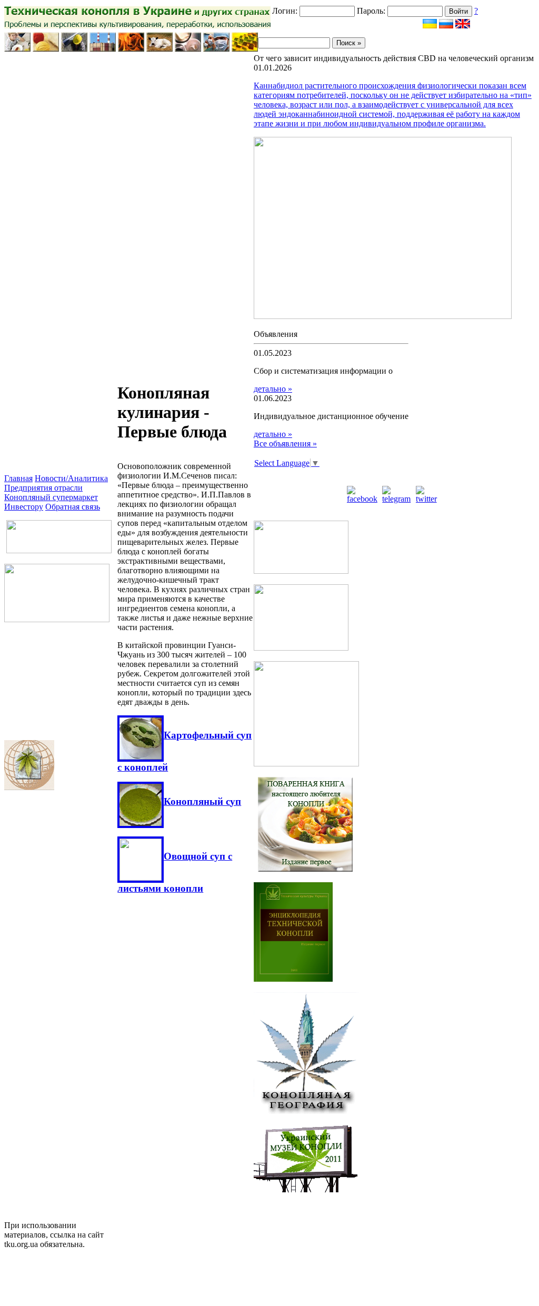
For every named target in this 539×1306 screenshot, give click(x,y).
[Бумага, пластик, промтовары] (102, 48)
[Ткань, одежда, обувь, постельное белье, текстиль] (46, 48)
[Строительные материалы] (74, 48)
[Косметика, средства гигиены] (188, 48)
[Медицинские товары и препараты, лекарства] (216, 48)
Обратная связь (72, 506)
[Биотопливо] (131, 48)
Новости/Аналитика (71, 478)
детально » (273, 388)
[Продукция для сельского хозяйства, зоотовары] (159, 48)
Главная (18, 478)
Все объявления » (285, 443)
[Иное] (245, 48)
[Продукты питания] (17, 48)
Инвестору (23, 506)
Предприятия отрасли (43, 487)
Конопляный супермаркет (51, 497)
